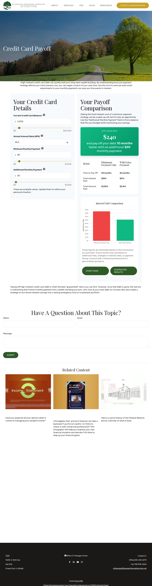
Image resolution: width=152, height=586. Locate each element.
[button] (54, 5)
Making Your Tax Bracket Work (25, 413)
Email (79, 318)
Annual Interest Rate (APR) (28, 136)
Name (6, 318)
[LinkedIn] (73, 562)
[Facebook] (69, 562)
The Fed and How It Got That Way (122, 413)
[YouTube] (77, 562)
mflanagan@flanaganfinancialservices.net (130, 568)
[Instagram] (81, 562)
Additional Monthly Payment (29, 169)
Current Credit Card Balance (29, 115)
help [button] (44, 114)
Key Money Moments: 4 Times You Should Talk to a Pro (74, 414)
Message (7, 333)
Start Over (92, 271)
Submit (10, 355)
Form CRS (78, 581)
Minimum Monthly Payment (28, 148)
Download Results (120, 270)
